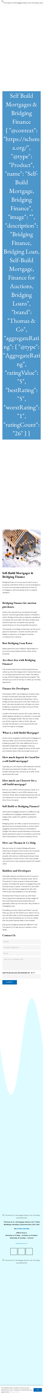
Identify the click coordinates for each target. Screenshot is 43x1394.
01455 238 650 (23, 1229)
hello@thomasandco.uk (21, 1243)
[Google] (29, 1251)
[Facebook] (21, 1251)
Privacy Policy (14, 1392)
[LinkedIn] (13, 1251)
